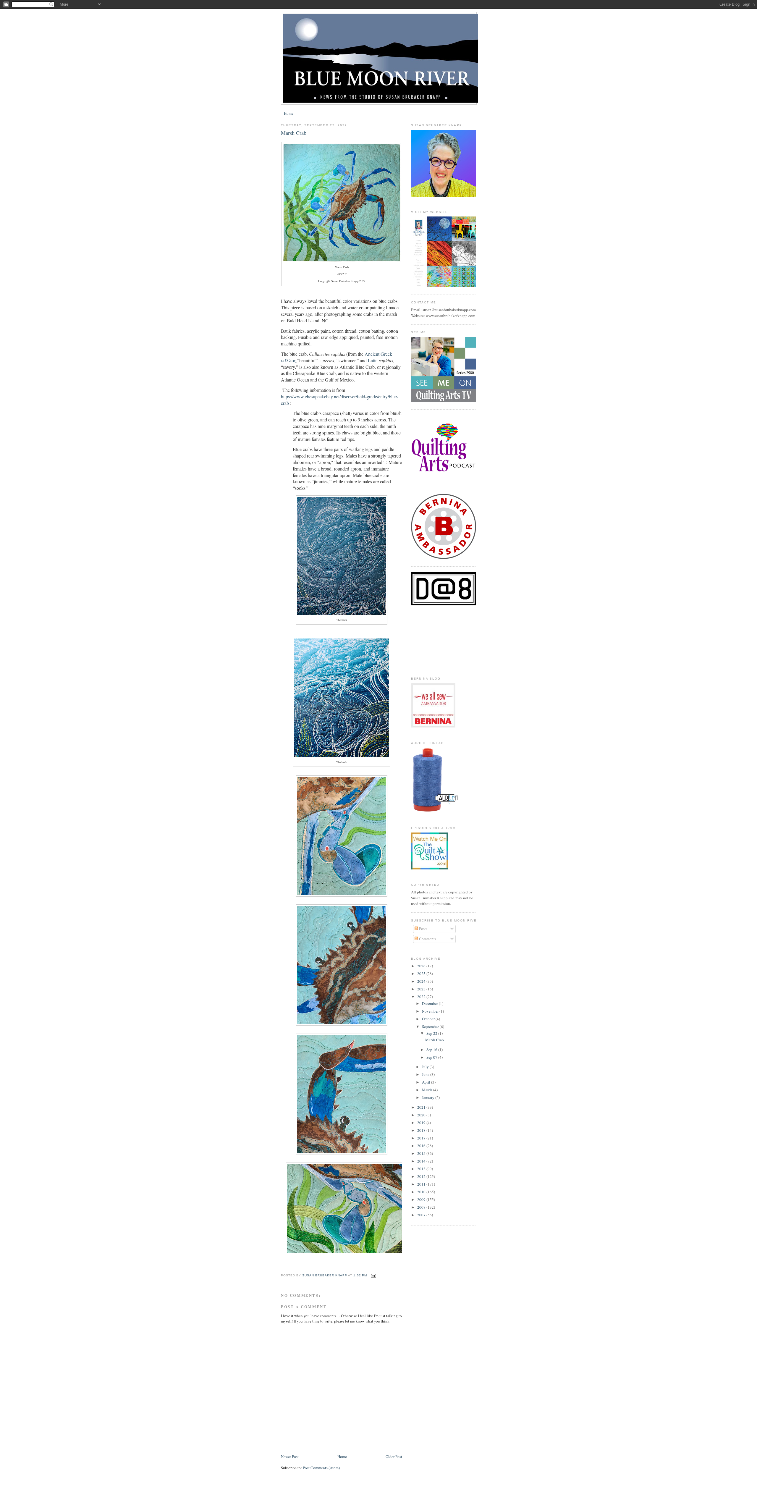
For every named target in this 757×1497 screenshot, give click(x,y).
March (427, 1089)
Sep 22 (432, 1033)
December (430, 1003)
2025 (421, 973)
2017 (421, 1138)
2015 (421, 1153)
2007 (421, 1215)
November (430, 1011)
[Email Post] (373, 1275)
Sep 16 (432, 1049)
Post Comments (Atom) (321, 1467)
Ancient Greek (378, 354)
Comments (427, 938)
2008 (421, 1207)
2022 (421, 996)
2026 (421, 966)
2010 (421, 1191)
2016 (421, 1145)
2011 (421, 1184)
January (428, 1097)
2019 (421, 1122)
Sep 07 (432, 1057)
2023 (421, 989)
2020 (421, 1115)
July (426, 1066)
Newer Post (290, 1456)
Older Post (394, 1456)
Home (288, 113)
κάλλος (288, 360)
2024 (421, 981)
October (429, 1018)
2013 (421, 1168)
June (426, 1074)
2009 (421, 1199)
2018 (421, 1130)
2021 (421, 1107)
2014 (421, 1161)
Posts (422, 928)
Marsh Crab (434, 1039)
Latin (373, 360)
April (426, 1082)
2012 (421, 1176)
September (431, 1026)
